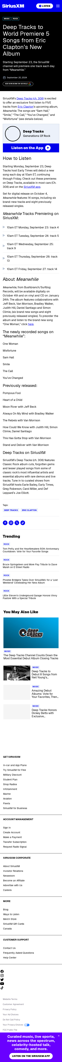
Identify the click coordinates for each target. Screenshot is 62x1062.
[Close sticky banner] (59, 1036)
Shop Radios (10, 784)
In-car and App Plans (15, 765)
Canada (7, 928)
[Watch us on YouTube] (3, 984)
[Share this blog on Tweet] (16, 522)
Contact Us (9, 948)
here (31, 324)
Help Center (9, 957)
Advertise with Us (12, 885)
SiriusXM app (32, 187)
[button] (58, 6)
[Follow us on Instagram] (3, 975)
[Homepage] (13, 6)
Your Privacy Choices (13, 1024)
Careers (7, 890)
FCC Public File (10, 1030)
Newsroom (9, 875)
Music (7, 19)
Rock (15, 19)
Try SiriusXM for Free (14, 770)
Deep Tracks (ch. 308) (30, 98)
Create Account (11, 832)
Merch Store (10, 919)
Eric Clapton (25, 106)
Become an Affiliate (14, 880)
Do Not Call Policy (11, 1019)
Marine (7, 793)
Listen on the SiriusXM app (31, 1056)
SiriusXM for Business (15, 808)
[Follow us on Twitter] (3, 980)
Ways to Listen (11, 914)
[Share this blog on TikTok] (22, 522)
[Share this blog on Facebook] (5, 522)
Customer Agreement (13, 1004)
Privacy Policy (9, 1009)
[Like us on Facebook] (3, 971)
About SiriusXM (11, 866)
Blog (5, 909)
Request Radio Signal (15, 846)
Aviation (7, 798)
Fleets (6, 803)
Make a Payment (12, 837)
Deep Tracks (11, 510)
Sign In (7, 827)
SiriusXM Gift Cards (13, 923)
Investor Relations (13, 870)
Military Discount (12, 774)
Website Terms (10, 999)
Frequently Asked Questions (18, 952)
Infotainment (10, 789)
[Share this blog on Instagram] (11, 522)
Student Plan (10, 779)
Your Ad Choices (10, 1014)
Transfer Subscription (15, 841)
